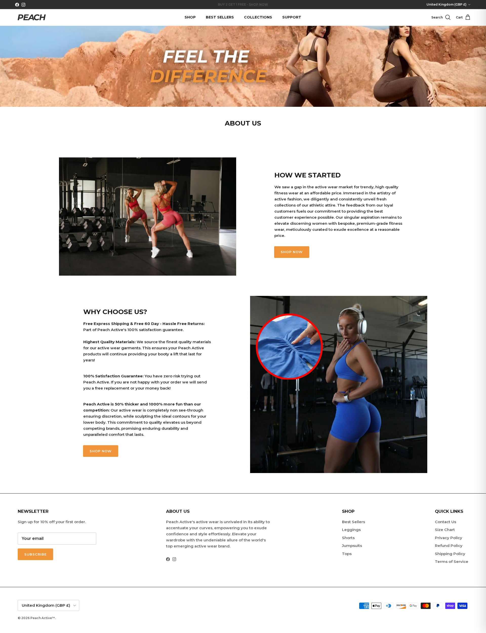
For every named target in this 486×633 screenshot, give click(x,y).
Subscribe (35, 554)
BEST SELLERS (220, 17)
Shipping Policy (450, 553)
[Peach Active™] (31, 17)
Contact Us (445, 521)
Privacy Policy (448, 537)
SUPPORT (291, 17)
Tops (347, 553)
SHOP (190, 17)
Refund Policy (448, 545)
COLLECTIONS (258, 17)
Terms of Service (451, 561)
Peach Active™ (42, 618)
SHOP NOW (292, 252)
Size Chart (445, 529)
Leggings (351, 529)
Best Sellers (353, 521)
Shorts (348, 537)
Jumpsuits (352, 545)
